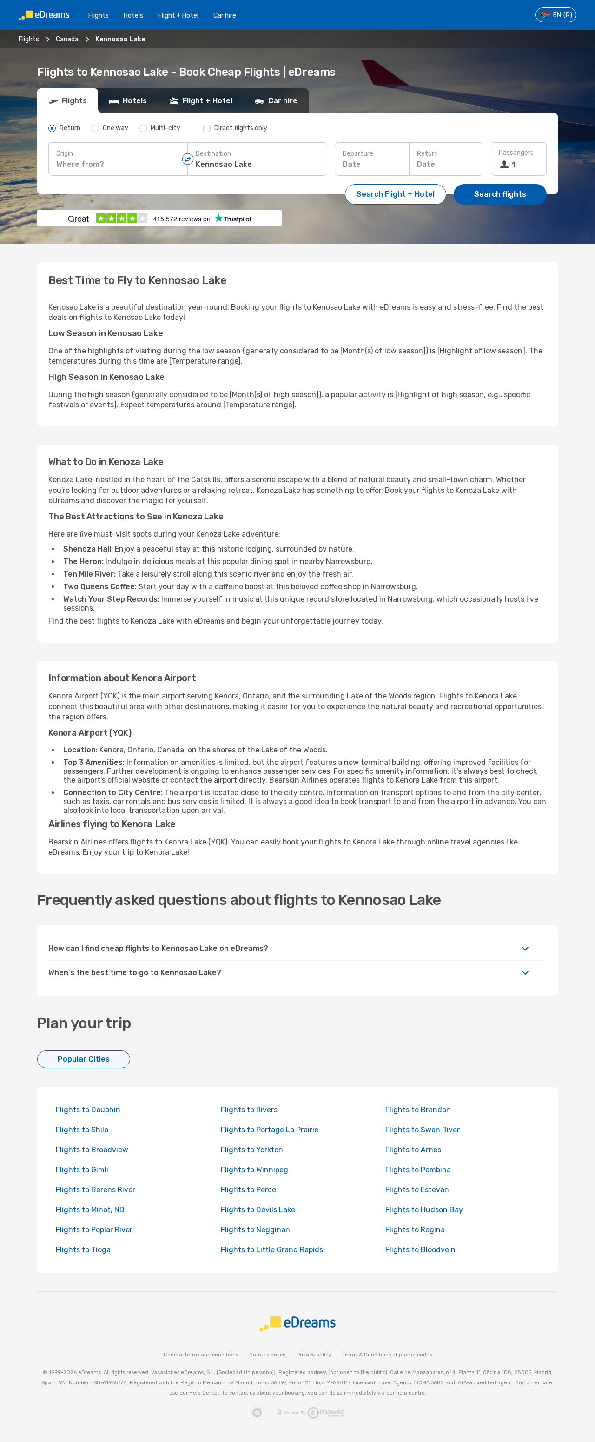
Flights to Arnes (413, 1149)
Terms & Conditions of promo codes (387, 1355)
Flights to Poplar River (94, 1229)
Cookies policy (267, 1355)
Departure (358, 154)
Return (427, 154)
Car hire (224, 16)
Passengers (516, 153)
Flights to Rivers (249, 1109)
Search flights (500, 194)
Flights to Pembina (418, 1169)
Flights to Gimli (82, 1169)
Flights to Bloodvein (420, 1249)
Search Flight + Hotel (396, 194)
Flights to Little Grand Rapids (272, 1249)
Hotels (133, 16)
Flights (98, 16)
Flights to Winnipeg (254, 1169)
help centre (410, 1393)
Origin (64, 154)
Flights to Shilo (82, 1129)
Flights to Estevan (417, 1189)
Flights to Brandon (418, 1109)
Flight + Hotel (178, 16)
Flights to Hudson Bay (424, 1209)
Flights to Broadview (92, 1149)
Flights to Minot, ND (90, 1209)
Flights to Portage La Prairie (269, 1129)
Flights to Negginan (255, 1229)
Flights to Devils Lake (258, 1209)
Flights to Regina (415, 1229)
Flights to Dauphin (88, 1109)
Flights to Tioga (83, 1249)
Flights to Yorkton (252, 1149)
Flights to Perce (248, 1189)
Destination (213, 154)
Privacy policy (314, 1355)
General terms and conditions (201, 1355)
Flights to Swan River (422, 1129)
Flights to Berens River (95, 1189)
